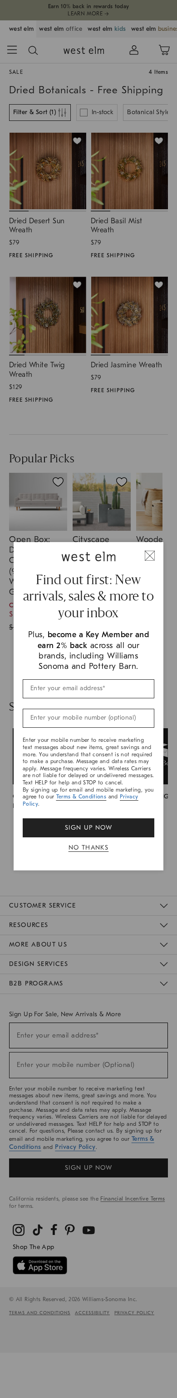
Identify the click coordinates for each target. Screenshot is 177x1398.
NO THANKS (89, 847)
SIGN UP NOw (88, 827)
